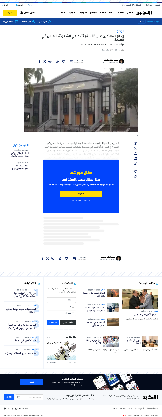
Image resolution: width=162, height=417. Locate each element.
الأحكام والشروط (139, 408)
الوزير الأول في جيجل (146, 315)
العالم (103, 12)
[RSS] (5, 408)
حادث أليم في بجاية (25, 341)
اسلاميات (83, 12)
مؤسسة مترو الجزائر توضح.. (20, 353)
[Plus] (39, 61)
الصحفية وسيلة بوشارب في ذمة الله (21, 310)
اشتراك (81, 194)
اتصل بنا (122, 408)
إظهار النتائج (68, 322)
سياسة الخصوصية (152, 408)
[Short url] (57, 61)
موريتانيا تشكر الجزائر (134, 342)
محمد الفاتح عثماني (111, 60)
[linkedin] (135, 158)
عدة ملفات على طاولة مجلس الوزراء (19, 167)
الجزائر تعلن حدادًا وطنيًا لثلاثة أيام (94, 294)
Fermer (157, 13)
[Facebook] (20, 408)
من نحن (115, 408)
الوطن (130, 12)
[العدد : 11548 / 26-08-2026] (61, 350)
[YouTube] (16, 408)
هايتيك (72, 12)
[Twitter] (9, 408)
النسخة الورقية (8, 21)
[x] (44, 61)
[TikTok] (12, 408)
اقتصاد (121, 12)
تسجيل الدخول (76, 200)
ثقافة (35, 305)
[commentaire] (63, 61)
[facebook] (49, 61)
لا (70, 306)
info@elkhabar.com (36, 416)
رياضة (111, 12)
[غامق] (32, 5)
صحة (63, 12)
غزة (141, 21)
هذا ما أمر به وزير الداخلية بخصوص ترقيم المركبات (22, 326)
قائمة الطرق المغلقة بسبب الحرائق (96, 324)
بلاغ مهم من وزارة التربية (93, 342)
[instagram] (135, 153)
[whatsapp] (135, 163)
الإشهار (130, 408)
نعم (69, 300)
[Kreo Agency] (125, 416)
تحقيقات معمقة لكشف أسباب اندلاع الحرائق (94, 309)
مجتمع (93, 12)
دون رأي (68, 313)
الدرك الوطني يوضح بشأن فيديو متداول (20, 155)
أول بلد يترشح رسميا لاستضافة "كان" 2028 (24, 295)
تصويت (54, 322)
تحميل (31, 382)
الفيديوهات (26, 21)
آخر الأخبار (43, 21)
